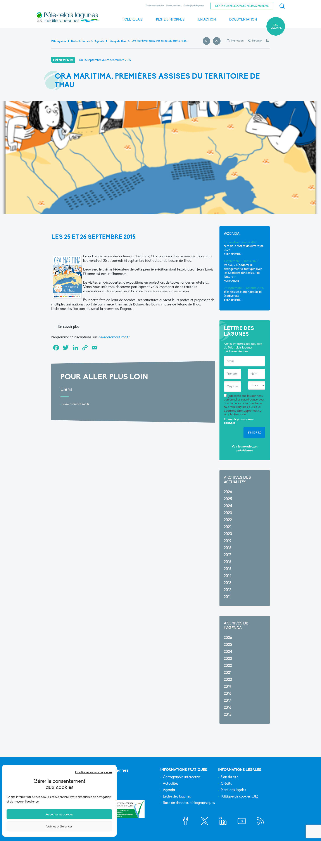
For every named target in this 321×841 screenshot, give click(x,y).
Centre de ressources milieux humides (242, 5)
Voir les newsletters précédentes (245, 448)
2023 (228, 513)
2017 (227, 555)
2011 (227, 597)
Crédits (226, 784)
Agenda (169, 790)
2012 (227, 590)
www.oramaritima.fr (114, 337)
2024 (228, 506)
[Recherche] (282, 6)
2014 (228, 576)
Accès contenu (173, 5)
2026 (228, 492)
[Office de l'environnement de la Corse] (129, 809)
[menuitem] (281, 6)
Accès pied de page (194, 5)
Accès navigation (155, 5)
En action (207, 19)
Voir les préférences (59, 826)
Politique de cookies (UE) (239, 797)
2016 (227, 562)
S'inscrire (254, 432)
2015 (227, 569)
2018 (227, 548)
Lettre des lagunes (177, 797)
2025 (228, 499)
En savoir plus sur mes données (239, 421)
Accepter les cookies (59, 814)
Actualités (170, 784)
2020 (228, 534)
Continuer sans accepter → (93, 772)
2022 (228, 520)
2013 (227, 583)
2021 (227, 527)
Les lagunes (276, 26)
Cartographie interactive (182, 777)
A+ (218, 41)
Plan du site (229, 777)
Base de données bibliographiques (189, 803)
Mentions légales (233, 790)
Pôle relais (133, 19)
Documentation (243, 19)
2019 (227, 541)
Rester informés (170, 19)
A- (207, 41)
